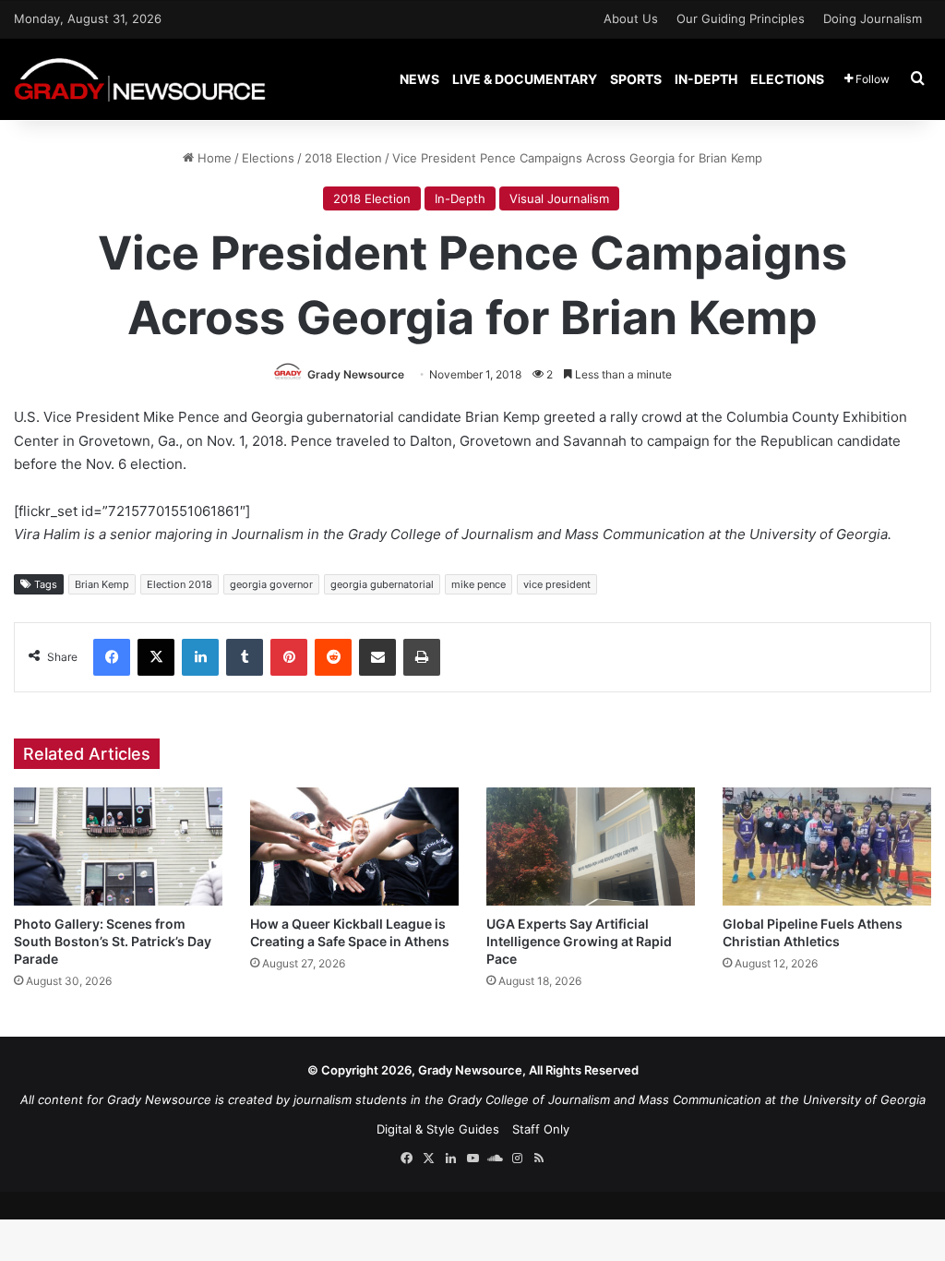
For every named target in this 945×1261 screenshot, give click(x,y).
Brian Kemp (102, 584)
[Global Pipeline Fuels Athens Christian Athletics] (827, 846)
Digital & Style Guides (438, 1129)
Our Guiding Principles (740, 18)
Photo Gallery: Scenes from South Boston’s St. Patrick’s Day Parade (112, 941)
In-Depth (706, 79)
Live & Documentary (524, 79)
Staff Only (540, 1129)
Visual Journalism (559, 198)
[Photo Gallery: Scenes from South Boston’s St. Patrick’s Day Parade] (118, 846)
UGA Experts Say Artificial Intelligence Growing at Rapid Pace (579, 941)
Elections (787, 79)
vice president (557, 584)
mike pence (478, 584)
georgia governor (271, 584)
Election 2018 (179, 584)
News (419, 79)
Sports (636, 79)
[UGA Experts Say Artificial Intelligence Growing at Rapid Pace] (590, 846)
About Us (631, 18)
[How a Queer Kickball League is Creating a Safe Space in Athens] (354, 846)
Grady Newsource (355, 374)
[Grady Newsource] (140, 79)
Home (213, 157)
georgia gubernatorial (382, 584)
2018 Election (343, 157)
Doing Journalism (872, 18)
